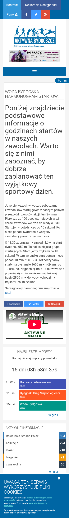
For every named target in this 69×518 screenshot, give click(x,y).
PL (59, 80)
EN (65, 80)
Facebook (14, 303)
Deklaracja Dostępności (41, 5)
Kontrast (12, 5)
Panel (11, 14)
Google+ (55, 303)
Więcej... (54, 415)
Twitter (35, 303)
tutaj (8, 292)
